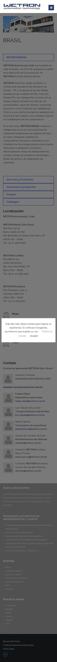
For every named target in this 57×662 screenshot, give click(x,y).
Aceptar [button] (34, 336)
